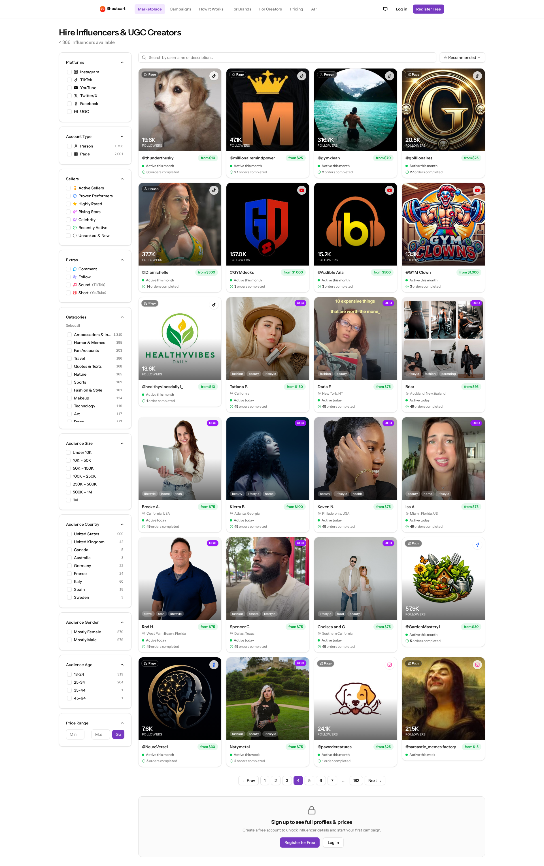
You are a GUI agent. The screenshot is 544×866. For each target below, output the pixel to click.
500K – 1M (82, 492)
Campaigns (180, 9)
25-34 (79, 682)
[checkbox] (69, 72)
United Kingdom (89, 541)
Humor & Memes (89, 342)
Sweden (81, 597)
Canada (81, 549)
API (314, 9)
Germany (82, 565)
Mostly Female (87, 631)
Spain (79, 589)
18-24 (79, 674)
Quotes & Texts (88, 366)
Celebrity (86, 219)
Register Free (428, 9)
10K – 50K (82, 460)
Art (77, 413)
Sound (91, 284)
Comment (87, 268)
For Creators (270, 9)
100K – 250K (84, 476)
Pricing (296, 9)
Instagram (89, 71)
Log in (401, 9)
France (80, 573)
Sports (80, 382)
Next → (375, 780)
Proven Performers (95, 195)
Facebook (89, 103)
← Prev (248, 780)
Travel (79, 358)
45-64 (80, 698)
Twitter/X (88, 95)
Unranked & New (94, 235)
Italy (78, 581)
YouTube (88, 87)
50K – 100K (83, 468)
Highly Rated (90, 203)
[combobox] (462, 57)
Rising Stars (89, 211)
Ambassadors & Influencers (92, 334)
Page (85, 154)
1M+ (76, 500)
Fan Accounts (86, 350)
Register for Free (299, 842)
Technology (84, 406)
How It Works (211, 9)
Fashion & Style (88, 390)
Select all (73, 325)
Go (118, 734)
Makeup (81, 398)
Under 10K (82, 452)
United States (86, 533)
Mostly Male (85, 639)
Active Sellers (91, 188)
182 (356, 780)
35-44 (80, 690)
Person (86, 146)
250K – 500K (85, 484)
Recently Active (92, 227)
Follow (84, 276)
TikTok (86, 79)
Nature (80, 374)
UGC (84, 111)
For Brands (241, 9)
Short (92, 292)
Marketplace (150, 9)
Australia (82, 557)
